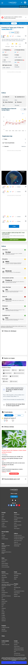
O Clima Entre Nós (5, 627)
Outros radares (5, 563)
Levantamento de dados (19, 591)
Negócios (4, 587)
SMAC (15, 585)
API (14, 589)
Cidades (19, 415)
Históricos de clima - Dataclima (6, 546)
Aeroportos (9, 415)
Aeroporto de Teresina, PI (10, 418)
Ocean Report (17, 592)
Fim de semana (5, 23)
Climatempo (14, 496)
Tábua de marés (17, 544)
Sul (2, 597)
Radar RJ (4, 561)
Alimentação (4, 577)
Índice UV (16, 542)
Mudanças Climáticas (6, 595)
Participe (3, 642)
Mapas (15, 512)
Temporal (4, 608)
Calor (3, 610)
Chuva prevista (5, 565)
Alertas (3, 580)
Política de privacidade (19, 648)
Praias (3, 525)
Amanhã (3, 519)
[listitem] (8, 98)
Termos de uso (17, 653)
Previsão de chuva (18, 535)
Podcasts (4, 550)
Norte (3, 604)
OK (14, 662)
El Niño (3, 613)
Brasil (3, 514)
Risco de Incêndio (15, 376)
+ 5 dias (14, 226)
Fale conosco (17, 646)
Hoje (3, 517)
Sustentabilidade (5, 582)
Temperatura (7, 370)
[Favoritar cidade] (13, 29)
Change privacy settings (19, 649)
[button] (21, 2)
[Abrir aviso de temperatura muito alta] (10, 49)
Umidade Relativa (8, 373)
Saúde (3, 579)
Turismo (3, 617)
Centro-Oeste (4, 601)
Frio (2, 606)
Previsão (4, 512)
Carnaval (3, 620)
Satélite (6, 381)
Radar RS (4, 618)
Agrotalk (3, 629)
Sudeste (3, 599)
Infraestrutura (5, 592)
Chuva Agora (14, 381)
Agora (3, 516)
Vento (6, 376)
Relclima (3, 548)
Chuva (15, 370)
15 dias (14, 23)
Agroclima (4, 575)
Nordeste (3, 603)
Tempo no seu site (5, 644)
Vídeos (3, 636)
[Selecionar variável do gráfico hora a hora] (23, 113)
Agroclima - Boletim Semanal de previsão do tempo (8, 585)
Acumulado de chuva (18, 517)
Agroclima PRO (17, 587)
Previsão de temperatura (19, 537)
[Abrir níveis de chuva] (7, 54)
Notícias (3, 572)
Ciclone (3, 611)
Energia (3, 590)
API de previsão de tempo (19, 655)
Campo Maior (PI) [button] (7, 29)
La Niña (3, 615)
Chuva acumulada (5, 566)
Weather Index (17, 596)
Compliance (16, 642)
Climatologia (16, 545)
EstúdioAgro (4, 631)
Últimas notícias (5, 573)
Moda (3, 588)
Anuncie (15, 644)
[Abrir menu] (2, 3)
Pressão (22, 370)
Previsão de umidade (18, 538)
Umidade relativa (17, 521)
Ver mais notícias (14, 473)
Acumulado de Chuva (20, 373)
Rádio (15, 579)
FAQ (15, 651)
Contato (16, 641)
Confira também (5, 641)
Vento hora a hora (18, 540)
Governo (3, 594)
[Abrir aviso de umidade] (23, 60)
